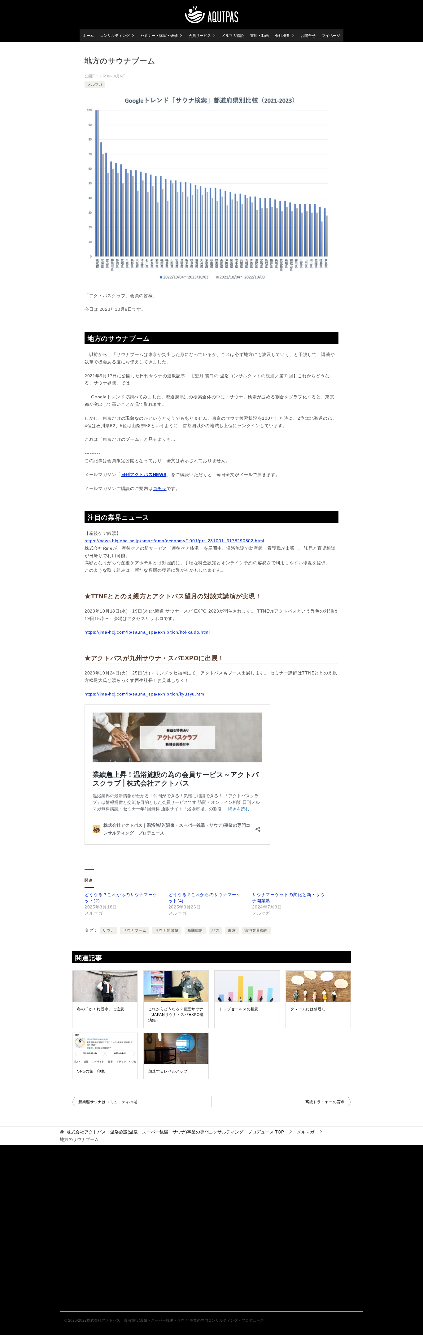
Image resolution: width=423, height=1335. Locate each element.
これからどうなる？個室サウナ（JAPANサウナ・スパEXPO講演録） (176, 1014)
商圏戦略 (195, 930)
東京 (232, 930)
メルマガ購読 (233, 35)
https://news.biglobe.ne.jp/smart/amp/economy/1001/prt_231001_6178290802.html (174, 540)
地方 (215, 930)
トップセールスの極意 (239, 1009)
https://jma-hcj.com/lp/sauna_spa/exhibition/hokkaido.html (147, 632)
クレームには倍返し (308, 1009)
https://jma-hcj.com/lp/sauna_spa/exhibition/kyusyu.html (145, 693)
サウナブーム (134, 930)
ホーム (88, 35)
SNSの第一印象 (91, 1071)
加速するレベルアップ (168, 1071)
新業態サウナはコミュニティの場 (107, 1102)
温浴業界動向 (256, 930)
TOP (175, 1131)
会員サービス (200, 35)
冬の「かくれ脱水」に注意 (100, 1009)
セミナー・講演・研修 (159, 35)
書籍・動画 (259, 35)
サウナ (108, 930)
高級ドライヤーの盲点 (325, 1102)
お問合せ (308, 35)
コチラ (160, 488)
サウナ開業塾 (167, 930)
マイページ (331, 35)
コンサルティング (115, 35)
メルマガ (94, 84)
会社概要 (282, 35)
